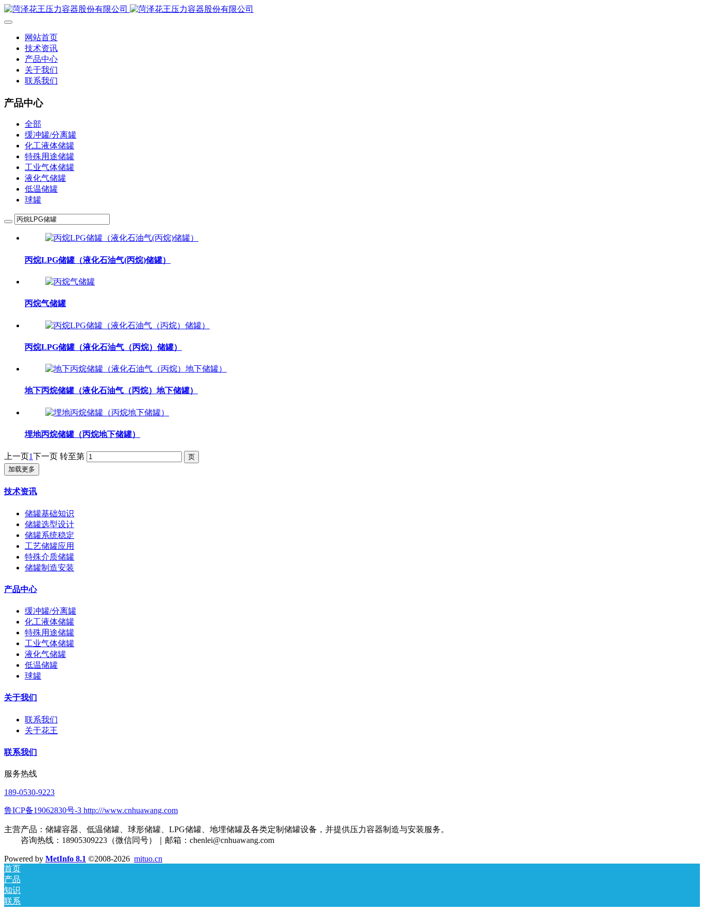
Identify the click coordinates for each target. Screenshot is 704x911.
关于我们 (20, 697)
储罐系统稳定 (49, 535)
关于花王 (41, 730)
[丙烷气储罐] (70, 281)
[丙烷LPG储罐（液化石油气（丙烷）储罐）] (127, 325)
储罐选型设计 (49, 524)
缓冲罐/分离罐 (50, 134)
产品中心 (20, 589)
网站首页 (41, 37)
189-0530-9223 (29, 792)
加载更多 (21, 469)
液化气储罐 (45, 178)
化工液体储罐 (49, 145)
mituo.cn (148, 858)
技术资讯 (20, 491)
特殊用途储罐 (49, 156)
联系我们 (41, 719)
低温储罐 (41, 188)
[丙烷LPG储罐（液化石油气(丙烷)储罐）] (121, 237)
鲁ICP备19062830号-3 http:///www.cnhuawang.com (91, 810)
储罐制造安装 (49, 567)
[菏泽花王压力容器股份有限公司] (352, 9)
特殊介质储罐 (49, 556)
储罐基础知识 (49, 513)
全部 (33, 124)
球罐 (33, 199)
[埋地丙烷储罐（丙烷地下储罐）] (107, 412)
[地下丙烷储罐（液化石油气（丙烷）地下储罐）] (136, 368)
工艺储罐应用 (49, 546)
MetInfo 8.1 (65, 858)
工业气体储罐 (49, 167)
